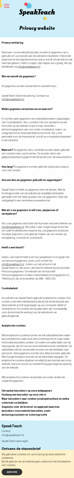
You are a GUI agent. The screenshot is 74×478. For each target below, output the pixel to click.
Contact (6, 431)
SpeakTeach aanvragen (15, 441)
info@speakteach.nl (13, 435)
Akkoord (12, 472)
